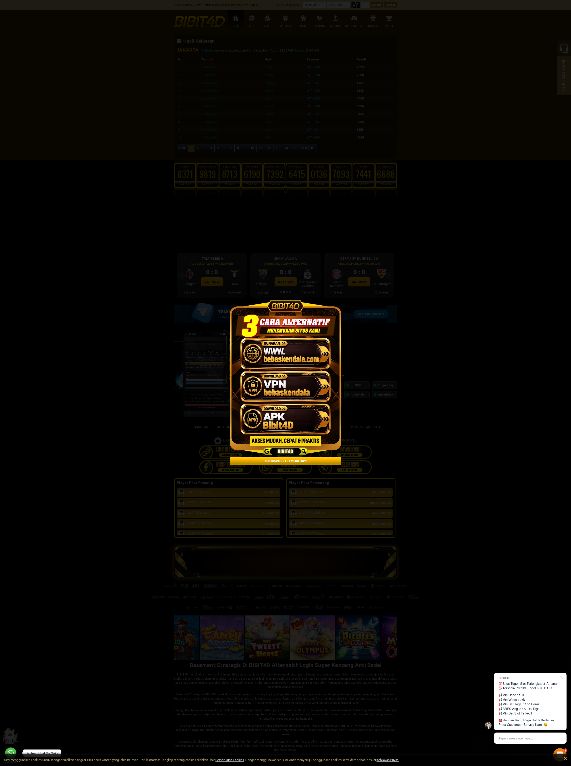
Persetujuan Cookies (229, 760)
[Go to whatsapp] (10, 753)
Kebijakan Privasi (388, 760)
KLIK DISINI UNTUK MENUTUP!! (286, 461)
